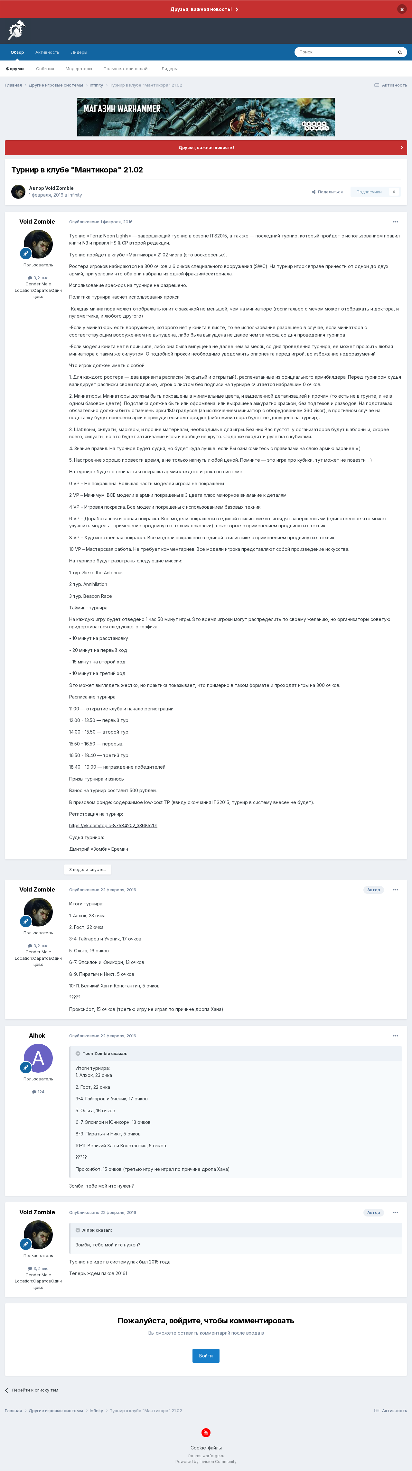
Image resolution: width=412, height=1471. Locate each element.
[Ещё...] (395, 222)
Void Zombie (59, 188)
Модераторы (79, 68)
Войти (206, 1355)
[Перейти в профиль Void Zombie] (18, 192)
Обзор (17, 52)
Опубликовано (101, 221)
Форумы (15, 68)
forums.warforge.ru (206, 1455)
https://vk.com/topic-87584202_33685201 (113, 825)
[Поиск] (400, 52)
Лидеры (169, 68)
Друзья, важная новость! (201, 9)
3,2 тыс (40, 277)
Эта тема (375, 52)
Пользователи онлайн (127, 68)
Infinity (75, 195)
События (45, 68)
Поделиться (329, 191)
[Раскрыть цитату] (78, 1053)
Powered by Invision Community (206, 1461)
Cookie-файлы (206, 1447)
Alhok (37, 1035)
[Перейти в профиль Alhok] (38, 1058)
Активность (47, 52)
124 (40, 1091)
